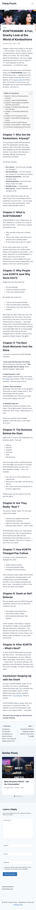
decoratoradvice (8, 887)
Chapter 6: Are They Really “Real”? (16, 116)
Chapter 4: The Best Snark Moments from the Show (16, 108)
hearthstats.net (7, 889)
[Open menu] (32, 3)
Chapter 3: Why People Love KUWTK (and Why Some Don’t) (17, 104)
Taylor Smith (8, 43)
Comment (8, 820)
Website (6, 862)
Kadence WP (18, 905)
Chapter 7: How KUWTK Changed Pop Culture (17, 119)
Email (6, 854)
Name (6, 845)
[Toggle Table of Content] (29, 93)
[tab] (14, 796)
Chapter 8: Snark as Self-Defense (16, 122)
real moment (17, 695)
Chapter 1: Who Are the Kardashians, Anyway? (16, 97)
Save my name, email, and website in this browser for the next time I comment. (18, 868)
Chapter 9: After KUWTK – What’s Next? (18, 125)
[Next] (31, 776)
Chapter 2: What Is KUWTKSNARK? (16, 100)
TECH (4, 27)
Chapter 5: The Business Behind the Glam (16, 112)
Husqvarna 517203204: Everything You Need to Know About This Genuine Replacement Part (9, 733)
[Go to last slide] (4, 776)
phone (8, 379)
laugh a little (18, 80)
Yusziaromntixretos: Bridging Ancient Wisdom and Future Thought (27, 731)
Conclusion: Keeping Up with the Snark (18, 127)
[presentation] (18, 767)
